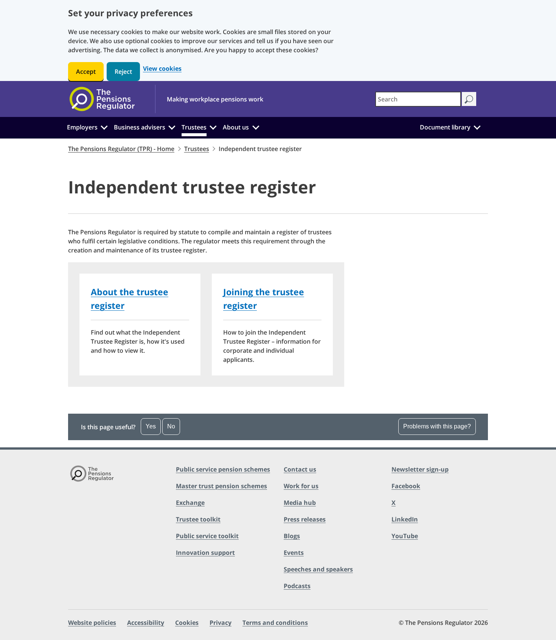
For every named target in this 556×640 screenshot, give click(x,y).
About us (236, 127)
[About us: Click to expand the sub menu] (255, 126)
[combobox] (418, 99)
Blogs (292, 536)
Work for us (301, 486)
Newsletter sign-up (420, 469)
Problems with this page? (437, 426)
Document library (445, 127)
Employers (82, 127)
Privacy (220, 622)
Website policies (92, 622)
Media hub (300, 502)
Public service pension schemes (223, 469)
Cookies (187, 622)
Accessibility (145, 622)
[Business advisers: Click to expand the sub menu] (172, 126)
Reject (123, 71)
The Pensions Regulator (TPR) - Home (121, 149)
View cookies (162, 68)
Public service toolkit (207, 536)
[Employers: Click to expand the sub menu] (104, 126)
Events (294, 552)
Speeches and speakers (318, 569)
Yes (151, 426)
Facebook (405, 486)
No (171, 426)
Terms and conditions (275, 622)
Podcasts (297, 586)
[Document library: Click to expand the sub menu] (477, 126)
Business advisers (139, 127)
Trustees (194, 127)
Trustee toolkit (198, 519)
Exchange (190, 502)
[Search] (469, 99)
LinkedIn (404, 519)
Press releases (305, 519)
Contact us (300, 469)
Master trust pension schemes (221, 486)
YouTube (404, 536)
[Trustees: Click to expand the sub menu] (213, 126)
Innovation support (205, 552)
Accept (86, 71)
